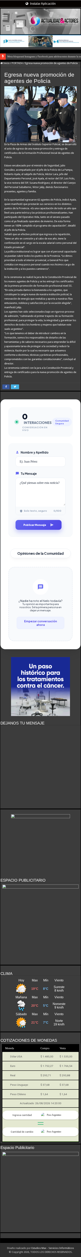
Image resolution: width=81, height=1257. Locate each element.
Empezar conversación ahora (40, 622)
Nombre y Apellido (35, 452)
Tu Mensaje (29, 473)
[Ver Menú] (5, 18)
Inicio (6, 63)
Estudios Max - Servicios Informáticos (52, 1248)
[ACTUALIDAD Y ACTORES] (40, 21)
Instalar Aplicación (42, 3)
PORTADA (17, 63)
